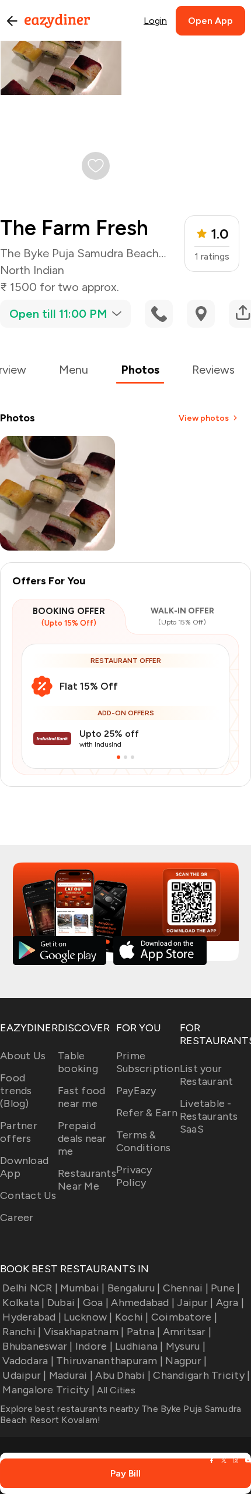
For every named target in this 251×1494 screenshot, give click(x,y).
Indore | (94, 1346)
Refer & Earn (146, 1112)
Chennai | (185, 1288)
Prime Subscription (148, 1062)
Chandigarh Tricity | (201, 1375)
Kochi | (132, 1317)
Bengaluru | (133, 1288)
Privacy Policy (134, 1176)
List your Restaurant (206, 1075)
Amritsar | (187, 1331)
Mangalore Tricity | (48, 1389)
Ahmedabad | (143, 1302)
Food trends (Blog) (16, 1090)
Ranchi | (21, 1331)
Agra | (230, 1302)
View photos (204, 418)
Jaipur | (195, 1302)
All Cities (115, 1390)
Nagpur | (186, 1360)
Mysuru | (185, 1346)
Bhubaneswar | (37, 1346)
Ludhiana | (139, 1346)
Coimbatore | (184, 1317)
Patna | (143, 1331)
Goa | (96, 1302)
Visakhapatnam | (84, 1331)
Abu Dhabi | (123, 1375)
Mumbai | (82, 1288)
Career (17, 1217)
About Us (23, 1055)
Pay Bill (125, 1473)
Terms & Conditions (143, 1141)
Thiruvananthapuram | (109, 1360)
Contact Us (28, 1195)
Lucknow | (88, 1317)
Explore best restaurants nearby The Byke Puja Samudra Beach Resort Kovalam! (120, 1414)
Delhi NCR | (30, 1288)
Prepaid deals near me (82, 1138)
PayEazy (136, 1090)
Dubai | (64, 1302)
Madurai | (71, 1375)
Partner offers (18, 1132)
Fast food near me (81, 1097)
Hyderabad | (31, 1317)
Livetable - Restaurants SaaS (209, 1116)
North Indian (32, 270)
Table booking (78, 1062)
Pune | (225, 1288)
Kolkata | (23, 1302)
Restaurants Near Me (87, 1180)
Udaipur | (24, 1375)
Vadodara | (28, 1360)
